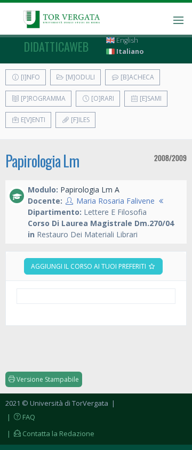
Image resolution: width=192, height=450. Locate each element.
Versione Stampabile (47, 379)
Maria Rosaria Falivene (115, 201)
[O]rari (102, 98)
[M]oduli (79, 77)
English (126, 40)
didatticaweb (56, 46)
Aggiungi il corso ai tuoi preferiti (89, 266)
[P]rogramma (42, 98)
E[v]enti (32, 119)
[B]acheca (136, 77)
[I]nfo (29, 77)
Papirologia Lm (42, 161)
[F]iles (79, 119)
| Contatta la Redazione (49, 433)
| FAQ (20, 417)
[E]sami (150, 98)
